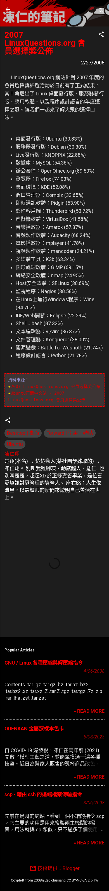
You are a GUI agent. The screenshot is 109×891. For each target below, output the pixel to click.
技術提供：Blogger (58, 868)
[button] (101, 35)
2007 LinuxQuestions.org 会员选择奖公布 (55, 386)
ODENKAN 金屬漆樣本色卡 (34, 728)
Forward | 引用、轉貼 (69, 433)
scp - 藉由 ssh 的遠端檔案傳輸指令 (43, 794)
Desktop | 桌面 (23, 433)
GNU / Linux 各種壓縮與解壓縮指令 (43, 663)
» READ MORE (89, 711)
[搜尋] (101, 11)
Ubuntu (15, 444)
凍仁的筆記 (40, 9)
